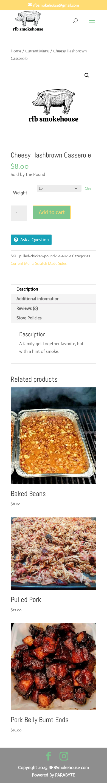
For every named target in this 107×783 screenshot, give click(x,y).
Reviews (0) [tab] (27, 308)
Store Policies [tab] (29, 318)
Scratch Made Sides (51, 263)
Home (16, 50)
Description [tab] (27, 289)
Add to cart (52, 212)
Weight (20, 193)
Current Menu (37, 50)
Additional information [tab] (38, 299)
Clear (89, 188)
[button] (87, 75)
